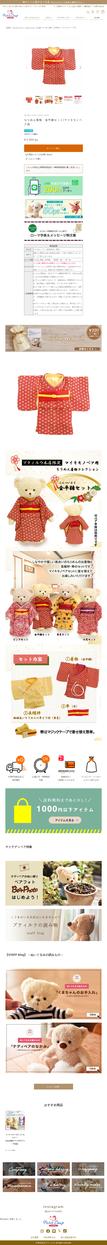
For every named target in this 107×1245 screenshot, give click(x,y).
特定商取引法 (49, 1237)
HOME (8, 28)
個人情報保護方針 (68, 1237)
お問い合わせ (99, 6)
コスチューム (29, 28)
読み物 (97, 18)
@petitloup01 (53, 1211)
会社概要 (34, 1237)
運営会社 (87, 6)
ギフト (48, 18)
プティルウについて (32, 18)
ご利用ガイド (61, 6)
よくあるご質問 (75, 6)
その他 (38, 28)
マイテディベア (63, 18)
